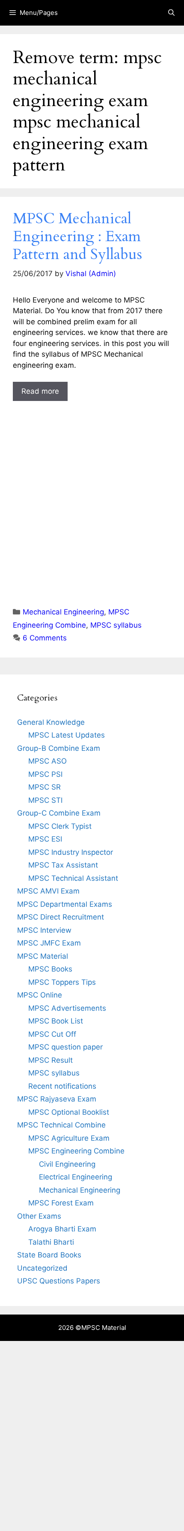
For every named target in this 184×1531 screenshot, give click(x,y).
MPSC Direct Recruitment (60, 917)
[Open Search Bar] (171, 13)
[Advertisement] (92, 496)
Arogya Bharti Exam (62, 1229)
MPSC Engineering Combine (76, 1151)
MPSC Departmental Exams (64, 904)
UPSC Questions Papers (58, 1281)
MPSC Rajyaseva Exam (56, 1099)
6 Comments (45, 638)
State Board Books (49, 1255)
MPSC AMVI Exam (48, 891)
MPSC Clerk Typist (60, 826)
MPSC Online (39, 995)
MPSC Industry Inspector (70, 852)
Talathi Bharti (51, 1242)
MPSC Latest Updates (66, 735)
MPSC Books (50, 969)
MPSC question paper (65, 1047)
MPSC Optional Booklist (68, 1112)
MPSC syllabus (116, 625)
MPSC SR (44, 787)
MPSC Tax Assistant (63, 865)
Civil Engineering (67, 1164)
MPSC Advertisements (67, 1008)
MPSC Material (42, 956)
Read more (40, 391)
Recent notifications (62, 1086)
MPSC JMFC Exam (49, 943)
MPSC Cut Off (52, 1034)
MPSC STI (45, 800)
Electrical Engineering (75, 1177)
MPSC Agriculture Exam (69, 1138)
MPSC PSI (45, 774)
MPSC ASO (47, 761)
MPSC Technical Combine (61, 1125)
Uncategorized (42, 1268)
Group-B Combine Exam (58, 748)
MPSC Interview (44, 930)
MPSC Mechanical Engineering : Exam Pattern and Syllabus (77, 236)
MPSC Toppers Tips (62, 982)
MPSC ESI (45, 839)
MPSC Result (50, 1060)
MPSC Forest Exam (61, 1203)
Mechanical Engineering (63, 612)
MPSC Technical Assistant (73, 878)
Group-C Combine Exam (59, 813)
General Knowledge (51, 722)
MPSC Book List (55, 1021)
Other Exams (39, 1216)
